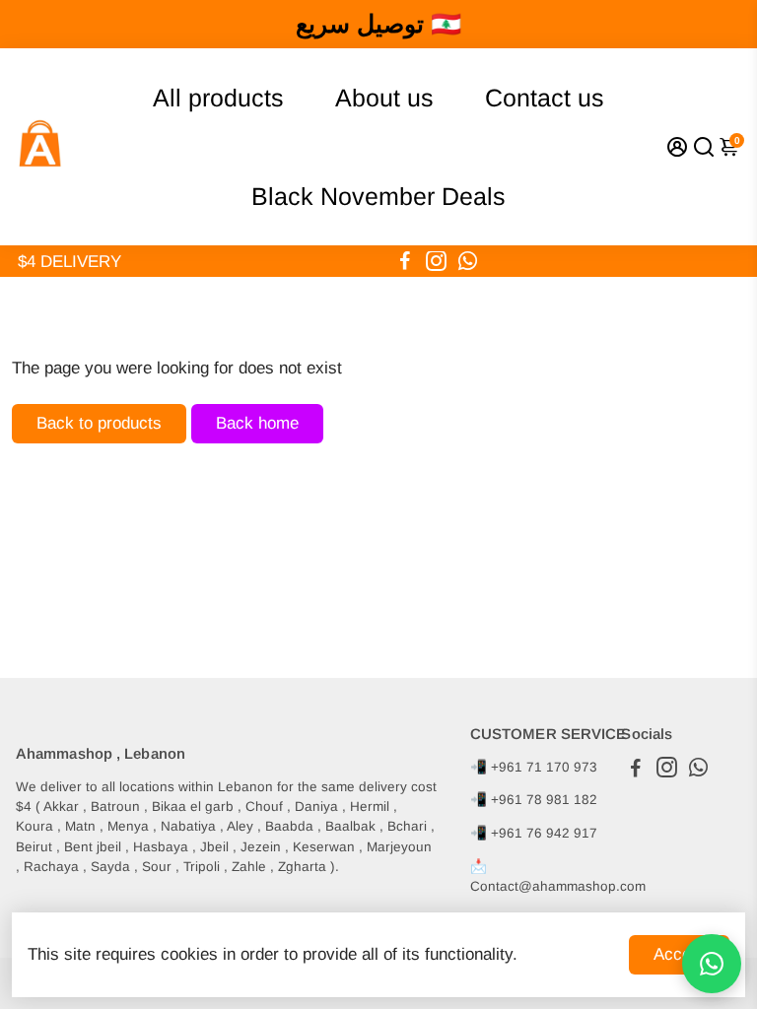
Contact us (544, 97)
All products (218, 97)
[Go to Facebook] (405, 261)
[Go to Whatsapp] (467, 261)
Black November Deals (378, 196)
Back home (257, 423)
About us (384, 97)
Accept (679, 954)
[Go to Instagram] (436, 261)
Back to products (99, 423)
